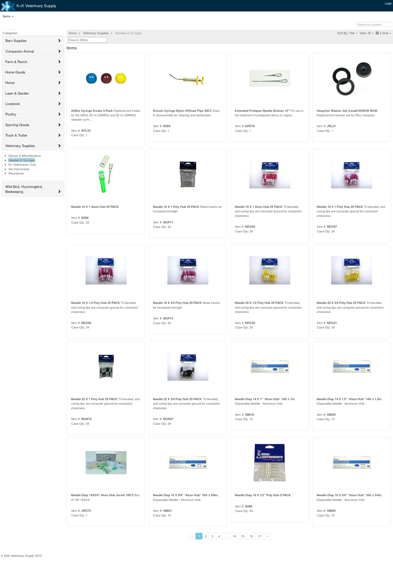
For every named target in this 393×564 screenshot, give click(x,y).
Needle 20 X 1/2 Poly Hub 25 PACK (260, 302)
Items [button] (7, 16)
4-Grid (384, 33)
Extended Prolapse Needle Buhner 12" (262, 110)
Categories (10, 33)
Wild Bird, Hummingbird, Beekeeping (24, 189)
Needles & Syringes (21, 160)
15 (242, 536)
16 (251, 536)
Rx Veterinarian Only (22, 164)
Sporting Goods (17, 124)
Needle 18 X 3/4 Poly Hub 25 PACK (178, 302)
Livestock (12, 103)
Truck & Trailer (16, 135)
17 (259, 536)
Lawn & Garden (17, 93)
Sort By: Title (346, 33)
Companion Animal (19, 51)
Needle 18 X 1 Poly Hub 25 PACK (340, 206)
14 (234, 536)
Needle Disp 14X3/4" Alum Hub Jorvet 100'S (102, 495)
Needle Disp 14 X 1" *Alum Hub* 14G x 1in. (265, 399)
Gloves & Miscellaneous (24, 155)
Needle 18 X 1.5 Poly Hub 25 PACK (96, 302)
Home (73, 33)
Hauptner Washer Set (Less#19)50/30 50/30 (347, 110)
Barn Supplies (16, 40)
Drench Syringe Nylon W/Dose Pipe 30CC (183, 110)
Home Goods (15, 72)
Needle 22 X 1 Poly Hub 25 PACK (94, 399)
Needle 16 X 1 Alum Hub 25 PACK (95, 206)
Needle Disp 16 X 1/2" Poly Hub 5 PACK (263, 495)
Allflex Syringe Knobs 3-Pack (92, 110)
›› (267, 536)
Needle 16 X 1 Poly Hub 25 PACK (176, 206)
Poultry (10, 114)
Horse (10, 82)
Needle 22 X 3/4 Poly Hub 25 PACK (178, 399)
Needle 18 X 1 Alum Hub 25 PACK (259, 206)
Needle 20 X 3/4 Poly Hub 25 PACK (341, 302)
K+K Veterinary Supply (36, 5)
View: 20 (365, 33)
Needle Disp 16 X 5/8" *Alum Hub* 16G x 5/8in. (185, 495)
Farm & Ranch (16, 61)
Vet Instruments (18, 169)
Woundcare (16, 173)
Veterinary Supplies (20, 145)
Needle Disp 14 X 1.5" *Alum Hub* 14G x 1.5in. (349, 399)
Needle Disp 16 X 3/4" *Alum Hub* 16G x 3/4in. (349, 495)
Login (388, 3)
